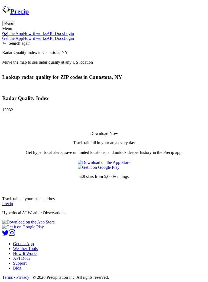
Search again (20, 43)
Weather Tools (25, 248)
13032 (7, 110)
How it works (35, 33)
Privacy (22, 277)
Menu (8, 23)
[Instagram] (12, 234)
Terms (7, 277)
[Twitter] (5, 234)
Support (20, 263)
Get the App (23, 243)
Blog (17, 268)
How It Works (25, 253)
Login (69, 33)
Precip (19, 11)
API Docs (55, 33)
